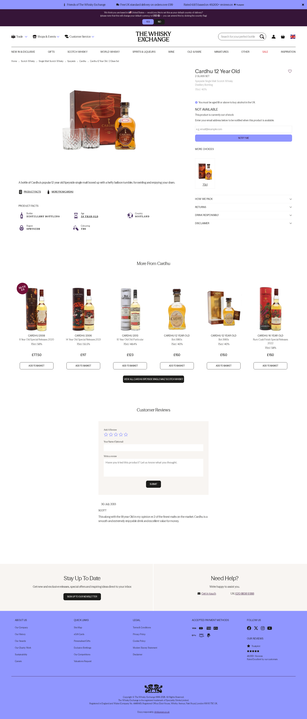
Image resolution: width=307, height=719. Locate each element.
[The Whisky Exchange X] (256, 628)
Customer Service (79, 36)
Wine (171, 51)
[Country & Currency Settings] (292, 36)
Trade (19, 36)
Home (14, 61)
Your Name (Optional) (113, 441)
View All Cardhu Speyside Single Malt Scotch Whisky (153, 379)
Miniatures (221, 51)
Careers (18, 661)
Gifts (51, 51)
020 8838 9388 (244, 593)
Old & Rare (194, 51)
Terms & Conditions (142, 627)
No (159, 21)
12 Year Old (89, 216)
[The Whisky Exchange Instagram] (263, 628)
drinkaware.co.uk (161, 712)
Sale (265, 51)
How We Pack (204, 199)
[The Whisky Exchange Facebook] (249, 628)
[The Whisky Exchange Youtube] (269, 628)
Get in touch (208, 593)
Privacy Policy (139, 634)
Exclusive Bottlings (82, 647)
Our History (20, 634)
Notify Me (243, 137)
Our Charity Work (23, 647)
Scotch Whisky (78, 51)
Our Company (21, 627)
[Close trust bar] (303, 4)
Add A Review (110, 429)
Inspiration (288, 51)
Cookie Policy (139, 641)
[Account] (273, 36)
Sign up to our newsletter (82, 596)
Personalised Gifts (82, 641)
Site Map (78, 627)
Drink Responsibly (207, 215)
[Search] (262, 36)
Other (245, 51)
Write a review (110, 456)
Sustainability (21, 654)
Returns (200, 207)
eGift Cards (79, 634)
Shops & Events (46, 36)
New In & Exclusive (23, 51)
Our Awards (20, 641)
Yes (148, 21)
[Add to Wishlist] (290, 71)
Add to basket (36, 365)
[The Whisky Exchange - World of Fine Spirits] (153, 37)
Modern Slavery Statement (145, 647)
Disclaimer (202, 223)
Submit (153, 484)
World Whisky (110, 51)
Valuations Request (82, 661)
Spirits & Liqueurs (144, 51)
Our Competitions (82, 654)
